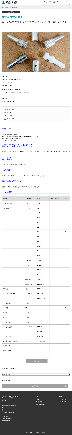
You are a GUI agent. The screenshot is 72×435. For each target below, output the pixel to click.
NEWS (60, 396)
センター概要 (39, 401)
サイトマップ (62, 404)
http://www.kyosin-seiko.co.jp (19, 92)
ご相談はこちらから (40, 404)
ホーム (37, 396)
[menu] (69, 4)
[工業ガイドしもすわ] (9, 2)
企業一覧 (35, 386)
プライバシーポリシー (64, 401)
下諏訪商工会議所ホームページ (9, 421)
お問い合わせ (36, 361)
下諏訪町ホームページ (7, 418)
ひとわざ (38, 399)
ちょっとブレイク (63, 399)
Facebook (36, 429)
